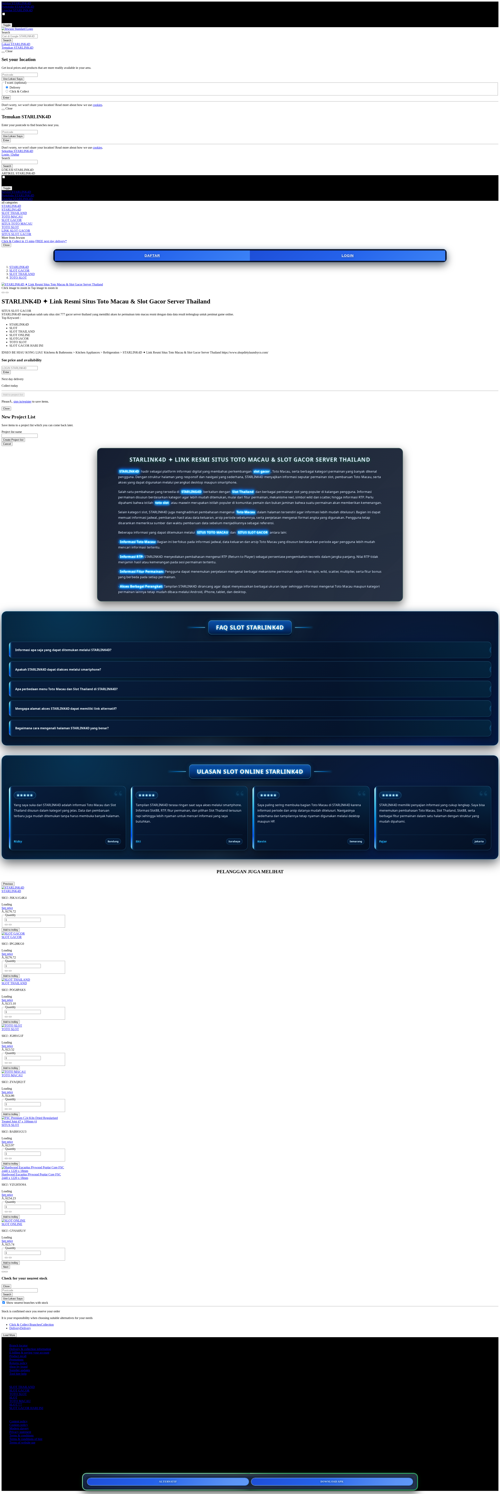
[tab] (3, 1271)
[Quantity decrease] (10, 924)
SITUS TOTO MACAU (17, 223)
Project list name (12, 431)
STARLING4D (11, 209)
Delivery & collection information (30, 1349)
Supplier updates (19, 1370)
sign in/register (22, 401)
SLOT (13, 1397)
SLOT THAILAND (14, 213)
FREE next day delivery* (51, 241)
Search (6, 32)
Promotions (16, 1359)
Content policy (18, 1421)
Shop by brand (18, 1366)
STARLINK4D (11, 206)
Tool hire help (18, 1373)
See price (7, 908)
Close (6, 245)
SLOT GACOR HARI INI (26, 1408)
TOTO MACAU (12, 216)
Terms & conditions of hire (25, 1439)
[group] (3, 1302)
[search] (20, 36)
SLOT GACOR (12, 220)
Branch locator (18, 1345)
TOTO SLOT (10, 227)
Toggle (7, 25)
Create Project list (13, 439)
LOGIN (348, 256)
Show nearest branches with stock (27, 1302)
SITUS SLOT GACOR (16, 234)
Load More (9, 1335)
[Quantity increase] (6, 924)
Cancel (7, 443)
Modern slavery (19, 1428)
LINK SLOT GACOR (16, 230)
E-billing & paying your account (29, 1352)
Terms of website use (22, 1442)
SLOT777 (15, 1404)
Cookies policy (18, 1425)
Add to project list (13, 394)
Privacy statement (20, 1432)
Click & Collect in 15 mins (18, 241)
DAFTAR (152, 256)
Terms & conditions (21, 1435)
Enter (6, 372)
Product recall (17, 1356)
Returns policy (18, 1363)
